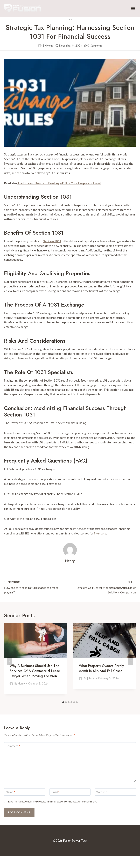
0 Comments (94, 46)
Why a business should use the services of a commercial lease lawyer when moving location (35, 671)
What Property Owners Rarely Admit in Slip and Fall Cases (101, 668)
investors (100, 533)
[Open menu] (133, 8)
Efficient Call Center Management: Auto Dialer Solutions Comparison (106, 587)
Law (69, 19)
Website (101, 792)
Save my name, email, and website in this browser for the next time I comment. (52, 801)
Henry (49, 46)
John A (91, 678)
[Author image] (39, 45)
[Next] (130, 661)
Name (10, 792)
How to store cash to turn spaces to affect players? (31, 587)
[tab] (63, 702)
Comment (13, 746)
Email (55, 792)
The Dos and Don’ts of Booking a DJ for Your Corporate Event (59, 183)
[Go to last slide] (9, 661)
